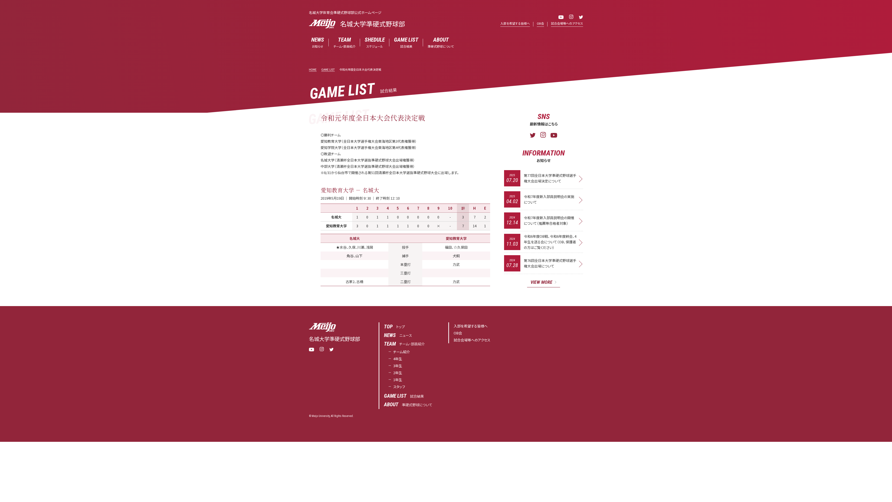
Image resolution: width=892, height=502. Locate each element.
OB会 (540, 23)
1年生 (397, 379)
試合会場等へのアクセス (567, 23)
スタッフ (399, 386)
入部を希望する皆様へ (515, 23)
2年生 (397, 372)
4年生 (397, 358)
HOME (313, 69)
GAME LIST (328, 69)
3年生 (397, 365)
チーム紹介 (401, 351)
